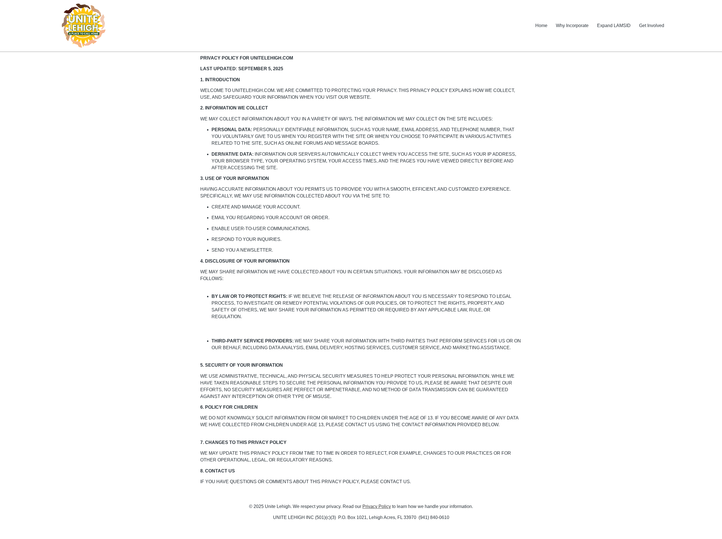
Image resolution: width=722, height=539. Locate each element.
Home (541, 25)
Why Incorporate (572, 25)
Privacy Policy (376, 506)
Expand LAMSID (614, 25)
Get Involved (651, 25)
